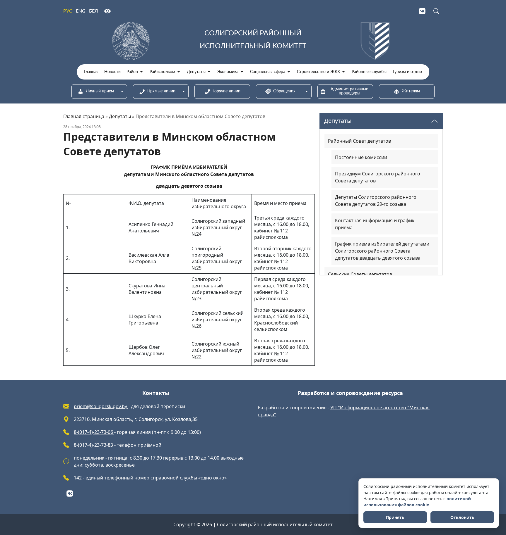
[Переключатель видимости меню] (434, 121)
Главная (91, 72)
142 (78, 477)
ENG (81, 11)
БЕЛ (93, 11)
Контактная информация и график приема (374, 224)
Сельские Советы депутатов (360, 274)
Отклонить (462, 517)
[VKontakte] (422, 11)
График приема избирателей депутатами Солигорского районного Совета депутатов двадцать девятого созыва (382, 251)
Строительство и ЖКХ (318, 72)
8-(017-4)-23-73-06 (94, 432)
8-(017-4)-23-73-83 (94, 445)
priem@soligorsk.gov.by (101, 406)
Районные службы (369, 72)
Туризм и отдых (407, 72)
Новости (112, 72)
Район (132, 72)
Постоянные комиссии (361, 157)
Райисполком (162, 72)
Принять (395, 517)
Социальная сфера (267, 72)
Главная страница (83, 116)
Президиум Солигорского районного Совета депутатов (377, 177)
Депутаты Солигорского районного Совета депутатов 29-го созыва (375, 200)
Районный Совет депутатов (359, 141)
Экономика (227, 72)
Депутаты (196, 72)
